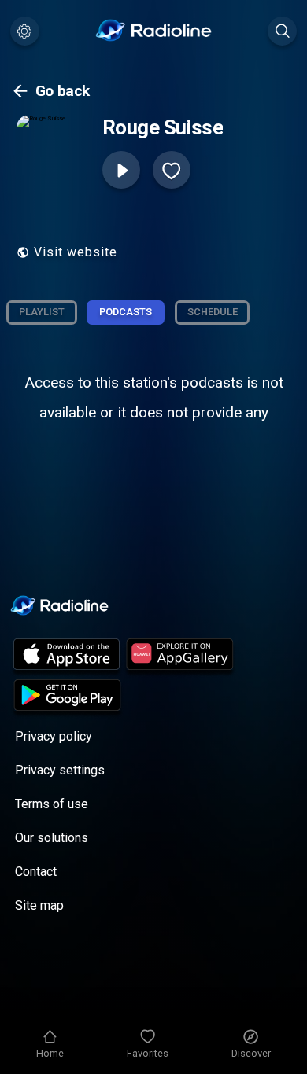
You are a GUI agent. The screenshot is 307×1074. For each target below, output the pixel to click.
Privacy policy (53, 736)
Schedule (212, 312)
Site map (39, 905)
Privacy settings (60, 770)
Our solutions (51, 837)
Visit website (75, 252)
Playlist (42, 312)
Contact (36, 871)
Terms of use (51, 803)
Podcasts (125, 312)
